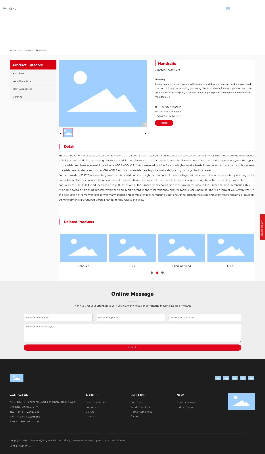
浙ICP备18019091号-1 (21, 446)
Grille (133, 266)
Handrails (83, 266)
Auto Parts (28, 50)
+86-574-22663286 (171, 107)
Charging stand (181, 266)
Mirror (230, 266)
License (121, 440)
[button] (152, 272)
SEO (114, 440)
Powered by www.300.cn (98, 440)
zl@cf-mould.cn (172, 111)
